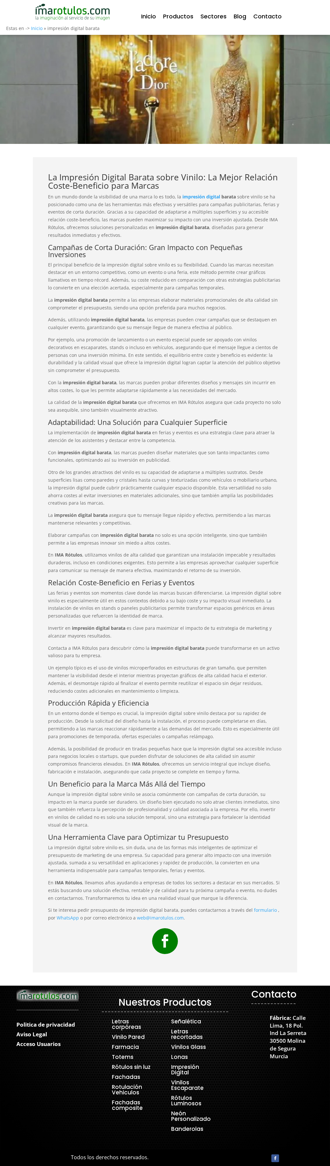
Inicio (148, 17)
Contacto (267, 17)
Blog (240, 17)
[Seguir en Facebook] (165, 941)
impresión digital (201, 197)
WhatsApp (68, 918)
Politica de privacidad (45, 1025)
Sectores (213, 17)
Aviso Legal (31, 1035)
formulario (265, 910)
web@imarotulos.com (160, 918)
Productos (178, 17)
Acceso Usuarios (38, 1045)
